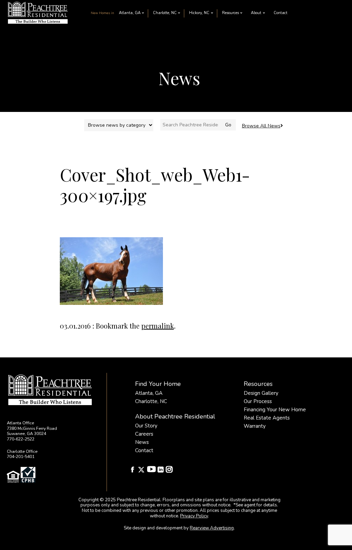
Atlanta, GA (130, 12)
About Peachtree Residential (175, 416)
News (142, 442)
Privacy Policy (194, 516)
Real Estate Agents (267, 417)
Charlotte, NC (165, 12)
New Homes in (102, 13)
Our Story (146, 425)
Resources (230, 12)
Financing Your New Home (275, 409)
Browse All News (261, 126)
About (256, 12)
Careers (144, 434)
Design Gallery (261, 393)
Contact (280, 12)
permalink (157, 325)
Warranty (255, 426)
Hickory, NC (199, 12)
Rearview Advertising (212, 528)
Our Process (258, 401)
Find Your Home (158, 384)
